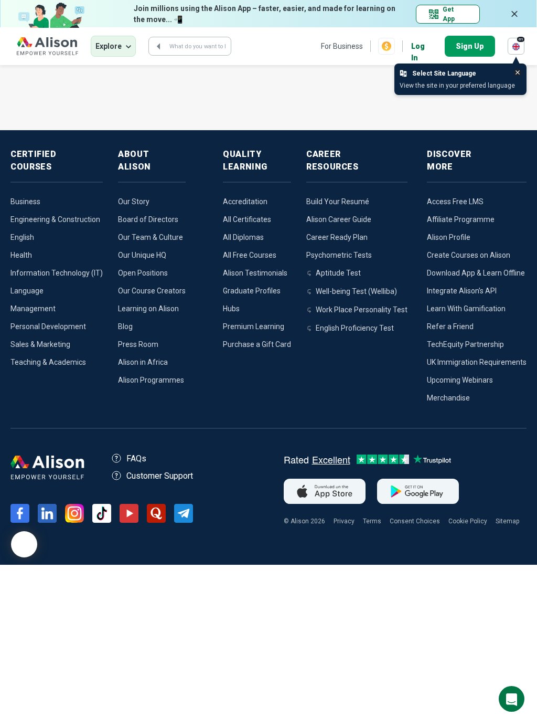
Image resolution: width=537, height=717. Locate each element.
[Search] (158, 46)
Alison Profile (448, 237)
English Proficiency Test (355, 328)
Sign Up (470, 46)
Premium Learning (253, 326)
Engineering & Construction (55, 219)
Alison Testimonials (255, 273)
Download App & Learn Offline (476, 273)
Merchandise (448, 398)
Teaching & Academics (48, 362)
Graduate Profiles (252, 291)
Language (27, 291)
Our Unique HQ (142, 255)
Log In (418, 47)
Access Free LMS (455, 201)
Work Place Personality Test (361, 309)
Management (33, 308)
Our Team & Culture (150, 237)
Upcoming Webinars (460, 380)
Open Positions (143, 273)
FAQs (136, 458)
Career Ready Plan (337, 237)
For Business (342, 46)
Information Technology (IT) (56, 273)
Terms (372, 521)
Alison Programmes (151, 380)
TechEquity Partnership (465, 344)
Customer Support (159, 476)
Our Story (133, 201)
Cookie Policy (467, 521)
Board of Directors (148, 219)
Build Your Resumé (337, 201)
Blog (125, 326)
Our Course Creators (152, 291)
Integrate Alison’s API (462, 291)
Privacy (344, 521)
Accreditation (245, 201)
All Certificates (247, 219)
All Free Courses (249, 255)
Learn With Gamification (466, 308)
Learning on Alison (148, 308)
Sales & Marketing (40, 344)
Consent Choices (415, 521)
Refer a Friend (450, 326)
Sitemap (507, 521)
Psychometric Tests (339, 255)
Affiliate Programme (461, 219)
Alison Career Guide (338, 219)
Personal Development (48, 326)
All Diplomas (243, 237)
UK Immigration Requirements (477, 362)
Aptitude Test (338, 273)
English (22, 237)
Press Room (138, 344)
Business (25, 201)
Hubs (231, 308)
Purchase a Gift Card (257, 344)
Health (21, 255)
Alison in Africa (143, 362)
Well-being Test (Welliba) (356, 291)
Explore (108, 46)
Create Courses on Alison (468, 255)
